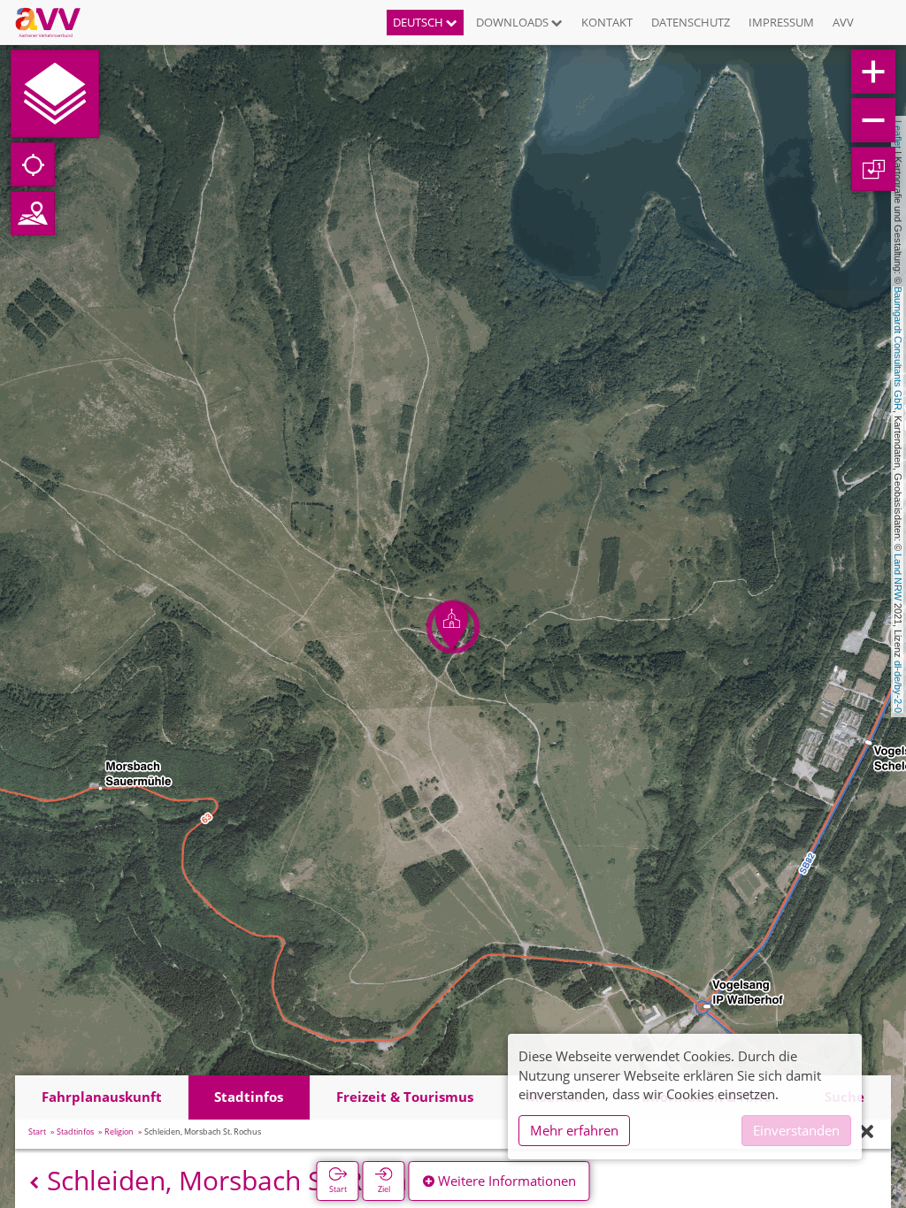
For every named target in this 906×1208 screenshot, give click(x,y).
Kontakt (607, 22)
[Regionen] (33, 213)
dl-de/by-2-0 (898, 687)
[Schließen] (866, 1132)
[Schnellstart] (55, 94)
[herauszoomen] (873, 120)
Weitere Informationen (505, 1180)
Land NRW (898, 577)
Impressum (781, 22)
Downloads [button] (513, 22)
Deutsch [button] (419, 22)
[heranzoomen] (873, 72)
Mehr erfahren (574, 1130)
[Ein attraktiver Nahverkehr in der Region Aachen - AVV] (54, 22)
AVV (843, 22)
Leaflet (898, 134)
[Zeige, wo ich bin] (33, 164)
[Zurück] (34, 1183)
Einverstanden (796, 1130)
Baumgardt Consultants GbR (898, 348)
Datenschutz (690, 22)
